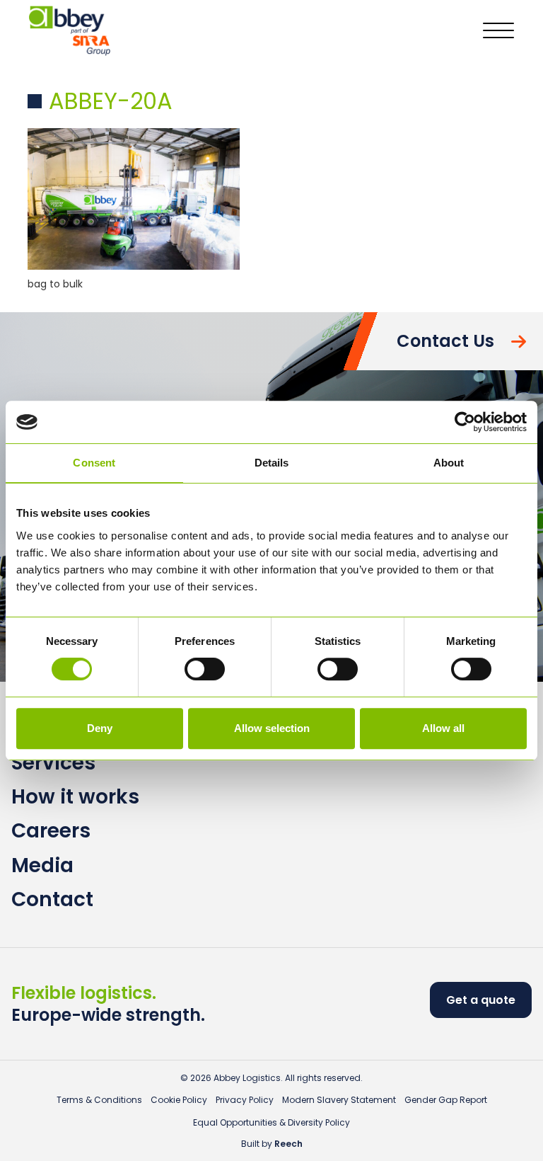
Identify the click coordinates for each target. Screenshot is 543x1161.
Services (53, 763)
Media (42, 865)
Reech (288, 1144)
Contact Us (445, 341)
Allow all (443, 728)
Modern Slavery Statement (339, 1100)
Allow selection (272, 728)
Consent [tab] (94, 463)
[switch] (205, 669)
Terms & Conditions (99, 1100)
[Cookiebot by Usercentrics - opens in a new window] (465, 422)
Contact (52, 899)
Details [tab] (272, 463)
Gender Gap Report (445, 1100)
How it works (75, 797)
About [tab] (449, 463)
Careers (50, 831)
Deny (99, 728)
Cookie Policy (179, 1100)
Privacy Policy (245, 1100)
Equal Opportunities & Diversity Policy (271, 1122)
